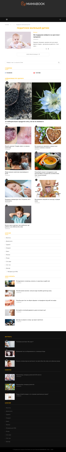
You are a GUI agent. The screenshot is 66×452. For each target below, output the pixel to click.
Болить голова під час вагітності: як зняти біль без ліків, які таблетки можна (38, 361)
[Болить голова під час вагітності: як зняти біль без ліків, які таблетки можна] (10, 363)
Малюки (8, 254)
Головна (7, 24)
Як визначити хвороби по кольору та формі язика (47, 200)
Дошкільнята (9, 241)
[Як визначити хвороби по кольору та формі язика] (48, 188)
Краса (7, 251)
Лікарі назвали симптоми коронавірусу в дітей (16, 172)
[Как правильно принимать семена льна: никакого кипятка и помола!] (48, 135)
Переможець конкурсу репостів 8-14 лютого (28, 374)
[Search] (60, 19)
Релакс (8, 258)
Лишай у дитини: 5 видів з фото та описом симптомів (17, 146)
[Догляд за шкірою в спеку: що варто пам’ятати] (10, 322)
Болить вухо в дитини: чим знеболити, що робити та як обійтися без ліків (17, 226)
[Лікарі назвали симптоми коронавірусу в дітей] (18, 161)
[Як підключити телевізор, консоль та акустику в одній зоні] (10, 283)
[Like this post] (46, 49)
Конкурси (8, 248)
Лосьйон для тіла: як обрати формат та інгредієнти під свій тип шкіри (36, 300)
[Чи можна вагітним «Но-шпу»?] (10, 344)
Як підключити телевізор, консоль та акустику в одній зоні (33, 281)
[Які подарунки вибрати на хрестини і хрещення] (18, 40)
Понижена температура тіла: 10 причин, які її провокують (17, 200)
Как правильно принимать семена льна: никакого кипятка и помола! (46, 146)
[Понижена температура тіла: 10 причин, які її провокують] (18, 188)
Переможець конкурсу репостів (25, 384)
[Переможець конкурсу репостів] (10, 387)
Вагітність (8, 237)
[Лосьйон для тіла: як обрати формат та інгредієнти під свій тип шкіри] (10, 303)
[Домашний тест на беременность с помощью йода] (10, 354)
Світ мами (8, 261)
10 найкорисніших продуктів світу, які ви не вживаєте (24, 121)
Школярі (8, 268)
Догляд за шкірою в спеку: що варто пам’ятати (29, 319)
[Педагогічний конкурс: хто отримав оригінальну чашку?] (10, 396)
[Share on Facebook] (48, 49)
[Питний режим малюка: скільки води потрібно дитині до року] (10, 293)
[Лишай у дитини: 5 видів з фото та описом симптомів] (18, 135)
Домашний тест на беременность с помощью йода (30, 351)
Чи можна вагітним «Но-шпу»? (24, 341)
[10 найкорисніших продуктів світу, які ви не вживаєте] (33, 101)
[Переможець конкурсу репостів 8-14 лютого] (10, 377)
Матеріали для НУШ (13, 271)
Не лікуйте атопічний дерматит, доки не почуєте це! (31, 310)
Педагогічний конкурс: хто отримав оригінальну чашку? (32, 394)
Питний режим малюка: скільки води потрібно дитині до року (34, 290)
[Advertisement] (33, 12)
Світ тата (8, 264)
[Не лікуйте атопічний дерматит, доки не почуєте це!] (10, 312)
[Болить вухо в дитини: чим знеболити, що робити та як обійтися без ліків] (18, 214)
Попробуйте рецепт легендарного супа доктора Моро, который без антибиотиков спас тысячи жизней (47, 173)
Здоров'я (8, 244)
